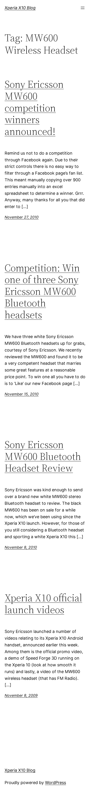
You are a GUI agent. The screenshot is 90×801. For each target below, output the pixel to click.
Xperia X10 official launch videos (43, 603)
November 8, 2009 (21, 695)
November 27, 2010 (22, 217)
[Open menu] (82, 8)
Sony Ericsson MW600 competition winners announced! (34, 107)
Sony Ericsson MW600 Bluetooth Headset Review (43, 456)
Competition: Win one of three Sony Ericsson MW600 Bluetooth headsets (42, 291)
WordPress (55, 782)
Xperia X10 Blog (20, 7)
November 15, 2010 (22, 394)
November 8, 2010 (21, 547)
